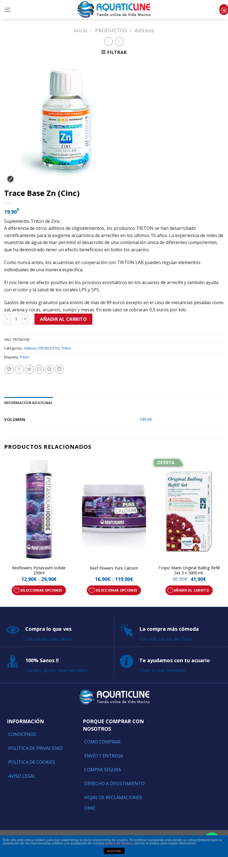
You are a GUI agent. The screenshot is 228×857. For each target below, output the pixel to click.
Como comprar (102, 742)
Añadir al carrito (63, 319)
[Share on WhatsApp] (9, 369)
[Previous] (4, 531)
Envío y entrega (103, 756)
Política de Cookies (31, 762)
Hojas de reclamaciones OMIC (113, 802)
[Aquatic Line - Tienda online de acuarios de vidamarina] (114, 9)
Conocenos (22, 734)
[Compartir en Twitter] (29, 369)
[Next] (223, 531)
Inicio (80, 30)
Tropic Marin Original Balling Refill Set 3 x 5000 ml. (189, 570)
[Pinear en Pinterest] (49, 369)
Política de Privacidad (35, 748)
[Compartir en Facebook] (19, 369)
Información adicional (28, 402)
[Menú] (7, 9)
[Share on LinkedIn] (59, 369)
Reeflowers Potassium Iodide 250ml (39, 570)
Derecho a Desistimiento (114, 783)
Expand (10, 179)
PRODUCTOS (111, 30)
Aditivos (144, 30)
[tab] (28, 402)
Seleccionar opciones (41, 590)
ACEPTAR (114, 851)
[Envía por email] (39, 369)
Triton (66, 348)
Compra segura (102, 770)
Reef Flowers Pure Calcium (114, 568)
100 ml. (145, 419)
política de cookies (119, 843)
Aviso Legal (22, 776)
